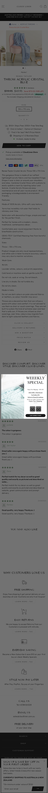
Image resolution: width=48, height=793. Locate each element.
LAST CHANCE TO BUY (35, 415)
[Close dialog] (45, 376)
